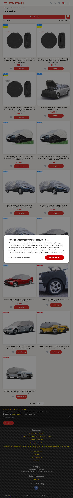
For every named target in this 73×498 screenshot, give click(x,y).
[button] (20, 257)
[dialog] (36, 249)
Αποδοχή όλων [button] (55, 257)
